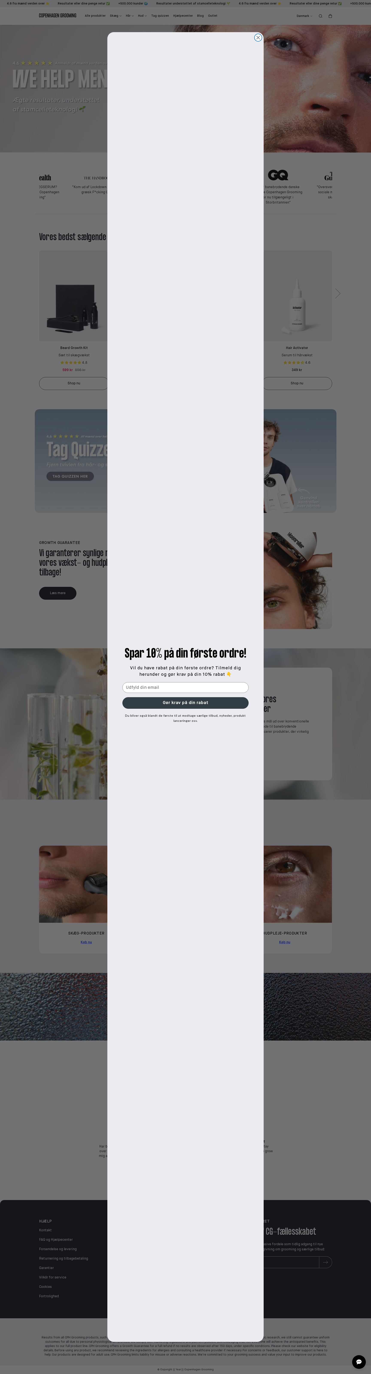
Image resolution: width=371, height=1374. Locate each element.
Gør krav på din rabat (185, 703)
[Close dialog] (258, 37)
